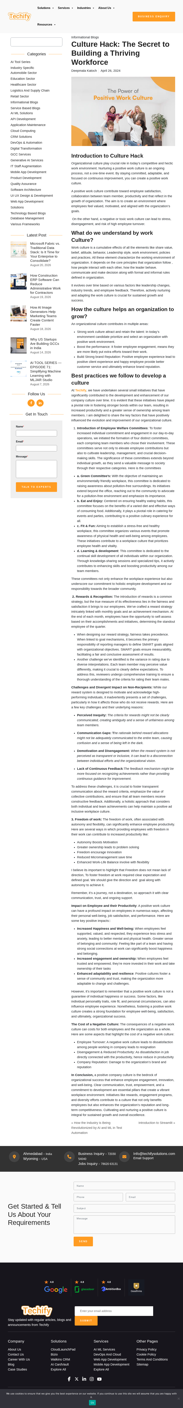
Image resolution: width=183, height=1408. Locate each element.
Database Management (27, 218)
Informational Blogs (24, 102)
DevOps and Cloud (107, 1354)
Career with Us (19, 1359)
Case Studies (17, 1369)
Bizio (54, 1354)
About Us (104, 7)
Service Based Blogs (25, 108)
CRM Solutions (21, 136)
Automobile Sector (24, 73)
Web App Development (27, 201)
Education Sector (23, 78)
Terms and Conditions (152, 1359)
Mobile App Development (28, 172)
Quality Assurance (23, 184)
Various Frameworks (25, 224)
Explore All (58, 1369)
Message (22, 456)
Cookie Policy (146, 1354)
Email (20, 441)
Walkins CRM (60, 1359)
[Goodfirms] (136, 1287)
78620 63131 (109, 1163)
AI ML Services (104, 1349)
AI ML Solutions (22, 113)
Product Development (26, 178)
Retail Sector (20, 96)
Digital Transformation (26, 148)
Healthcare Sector (23, 84)
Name (20, 426)
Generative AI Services (27, 160)
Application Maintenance (28, 125)
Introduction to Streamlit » (157, 1123)
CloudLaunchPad (63, 1349)
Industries (84, 7)
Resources (44, 24)
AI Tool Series (20, 62)
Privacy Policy (147, 1349)
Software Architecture (26, 190)
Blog (11, 1364)
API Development (23, 119)
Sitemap (142, 1364)
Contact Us (16, 1354)
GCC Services (21, 154)
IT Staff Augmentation (26, 166)
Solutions (43, 7)
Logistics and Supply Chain (30, 90)
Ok (92, 1402)
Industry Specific (22, 68)
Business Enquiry (154, 16)
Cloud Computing (23, 131)
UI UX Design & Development (32, 195)
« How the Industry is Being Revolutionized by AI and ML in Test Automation (96, 1128)
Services (64, 7)
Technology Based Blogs (28, 213)
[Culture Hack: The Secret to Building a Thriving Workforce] (19, 16)
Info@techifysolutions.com (154, 1154)
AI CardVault (60, 1364)
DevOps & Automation (26, 142)
